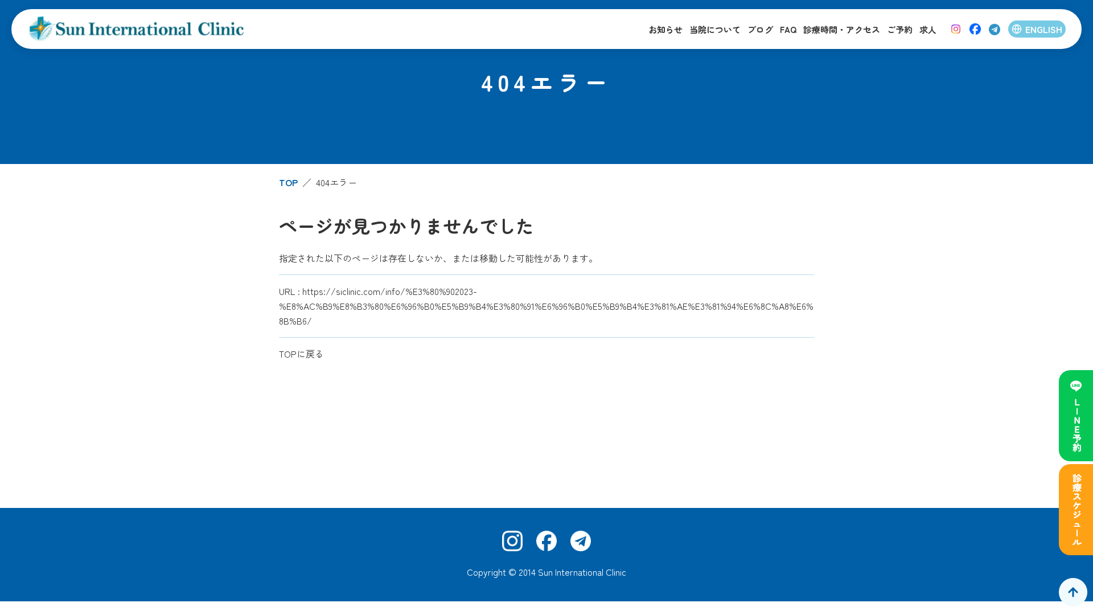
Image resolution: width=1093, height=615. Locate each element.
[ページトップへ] (1073, 592)
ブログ (760, 29)
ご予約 (900, 29)
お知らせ (665, 29)
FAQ (788, 29)
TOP (288, 182)
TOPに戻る (301, 353)
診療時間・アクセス (841, 29)
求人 (927, 29)
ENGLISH (1043, 29)
